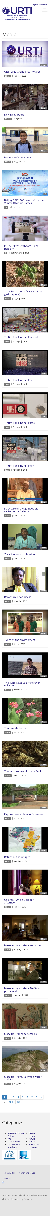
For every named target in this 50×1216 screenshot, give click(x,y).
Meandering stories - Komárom (23, 945)
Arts (9, 1138)
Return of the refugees (18, 857)
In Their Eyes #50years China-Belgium (21, 247)
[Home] (21, 14)
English (35, 4)
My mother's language (17, 157)
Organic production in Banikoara (23, 814)
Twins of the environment (19, 640)
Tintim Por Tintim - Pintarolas (22, 337)
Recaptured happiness (17, 597)
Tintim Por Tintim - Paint (19, 465)
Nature (32, 1138)
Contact (7, 1178)
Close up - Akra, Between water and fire (23, 1078)
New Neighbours (14, 114)
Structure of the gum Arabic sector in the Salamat (21, 510)
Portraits (33, 1141)
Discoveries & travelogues (14, 1145)
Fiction (32, 1133)
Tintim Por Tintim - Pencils (20, 380)
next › (11, 1101)
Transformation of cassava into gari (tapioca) (23, 293)
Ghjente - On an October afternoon (19, 901)
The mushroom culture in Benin (23, 771)
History (32, 1136)
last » (19, 1101)
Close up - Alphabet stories (20, 1033)
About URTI (9, 1173)
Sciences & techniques (34, 1145)
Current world (14, 1141)
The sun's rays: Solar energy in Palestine (22, 684)
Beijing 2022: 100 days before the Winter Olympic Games (24, 202)
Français (43, 4)
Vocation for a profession (19, 554)
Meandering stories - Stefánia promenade (22, 990)
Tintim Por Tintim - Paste (19, 422)
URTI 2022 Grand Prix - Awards (22, 71)
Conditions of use (27, 1173)
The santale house (15, 728)
